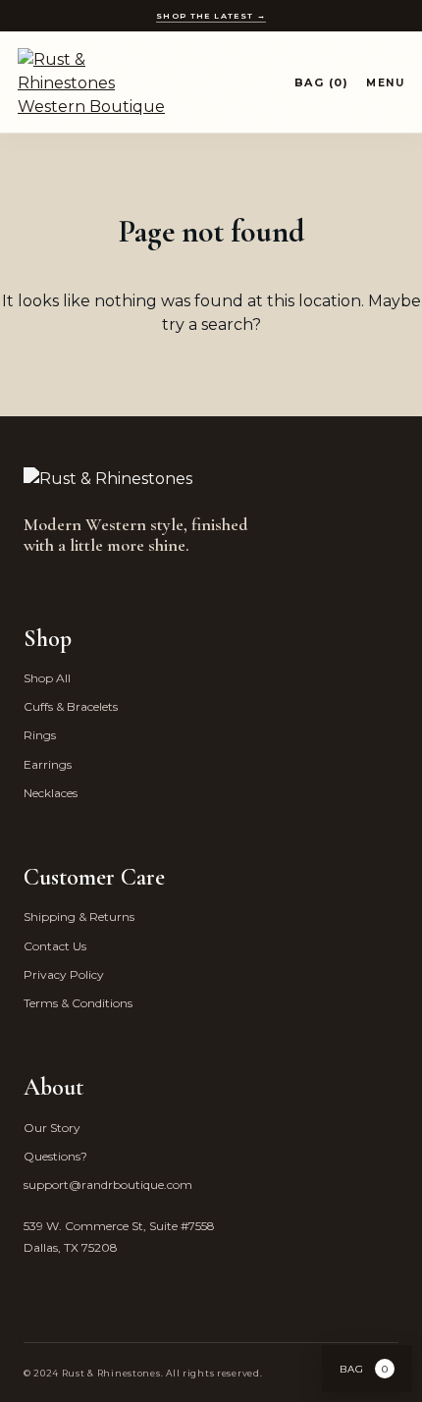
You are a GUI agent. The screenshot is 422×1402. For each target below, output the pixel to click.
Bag (364, 1369)
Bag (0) (321, 82)
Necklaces (51, 792)
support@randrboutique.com (108, 1184)
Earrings (48, 764)
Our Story (52, 1127)
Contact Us (55, 946)
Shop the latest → (211, 16)
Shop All (47, 678)
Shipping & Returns (79, 916)
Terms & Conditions (78, 1003)
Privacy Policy (64, 974)
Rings (40, 735)
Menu (385, 83)
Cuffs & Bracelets (71, 706)
